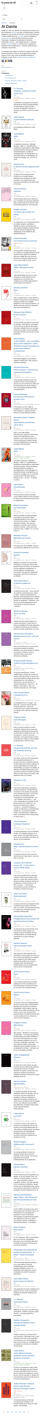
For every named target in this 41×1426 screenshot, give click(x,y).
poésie (21, 36)
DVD (17, 44)
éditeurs (3, 22)
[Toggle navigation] (4, 8)
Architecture (9, 75)
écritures (14, 32)
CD (30, 42)
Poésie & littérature (11, 83)
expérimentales (6, 38)
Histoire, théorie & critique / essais (16, 80)
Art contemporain (10, 78)
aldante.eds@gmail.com (6, 67)
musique (9, 44)
